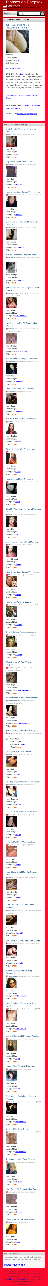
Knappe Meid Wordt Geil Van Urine (20, 1066)
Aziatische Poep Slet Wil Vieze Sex (20, 449)
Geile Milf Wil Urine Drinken (17, 1129)
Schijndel (11, 605)
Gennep (10, 421)
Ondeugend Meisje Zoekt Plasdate (20, 1159)
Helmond (11, 1162)
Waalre (10, 544)
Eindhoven (11, 227)
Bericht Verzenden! (13, 68)
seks (35, 114)
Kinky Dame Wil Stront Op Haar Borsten (23, 1189)
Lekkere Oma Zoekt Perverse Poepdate (23, 1036)
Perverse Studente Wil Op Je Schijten (22, 730)
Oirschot (10, 164)
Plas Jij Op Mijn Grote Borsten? (19, 752)
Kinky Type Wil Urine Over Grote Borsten (23, 940)
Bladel (10, 1222)
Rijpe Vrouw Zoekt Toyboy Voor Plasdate (23, 192)
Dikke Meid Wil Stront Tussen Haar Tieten (17, 26)
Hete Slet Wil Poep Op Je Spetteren (21, 842)
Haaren (10, 784)
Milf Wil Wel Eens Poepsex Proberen (21, 359)
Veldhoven (11, 361)
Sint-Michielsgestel (14, 668)
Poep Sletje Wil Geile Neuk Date (19, 479)
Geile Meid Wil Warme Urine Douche (21, 812)
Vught (10, 1039)
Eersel (10, 733)
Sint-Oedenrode (13, 293)
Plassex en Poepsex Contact (18, 20)
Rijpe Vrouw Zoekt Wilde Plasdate (20, 389)
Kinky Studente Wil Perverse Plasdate (22, 698)
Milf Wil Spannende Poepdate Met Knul (22, 255)
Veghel (10, 845)
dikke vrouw (21, 114)
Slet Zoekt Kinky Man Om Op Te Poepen (23, 782)
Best (17, 60)
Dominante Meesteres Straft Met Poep (22, 542)
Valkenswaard (12, 976)
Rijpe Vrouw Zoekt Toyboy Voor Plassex (22, 572)
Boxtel (10, 482)
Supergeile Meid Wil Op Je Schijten (21, 162)
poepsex (29, 114)
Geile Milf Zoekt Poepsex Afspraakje (21, 632)
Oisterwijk (11, 910)
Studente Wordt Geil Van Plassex (20, 1219)
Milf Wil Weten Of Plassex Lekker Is (21, 419)
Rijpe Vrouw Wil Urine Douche (18, 602)
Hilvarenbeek (12, 1102)
